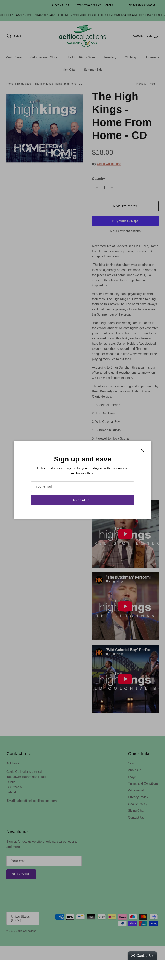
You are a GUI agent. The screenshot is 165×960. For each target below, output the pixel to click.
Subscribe (82, 500)
